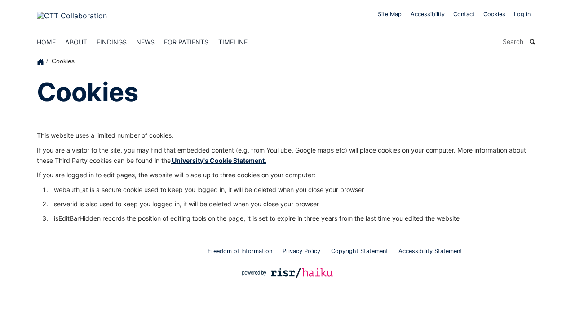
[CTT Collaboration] (72, 13)
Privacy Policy (301, 251)
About (76, 42)
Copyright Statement (359, 251)
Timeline (233, 42)
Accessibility (428, 14)
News (145, 42)
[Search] (532, 42)
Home (46, 42)
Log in (522, 14)
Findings (112, 42)
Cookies (494, 14)
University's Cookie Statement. (218, 160)
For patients (186, 42)
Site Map (390, 14)
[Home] (41, 61)
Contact (464, 14)
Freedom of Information (240, 251)
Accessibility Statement (430, 251)
